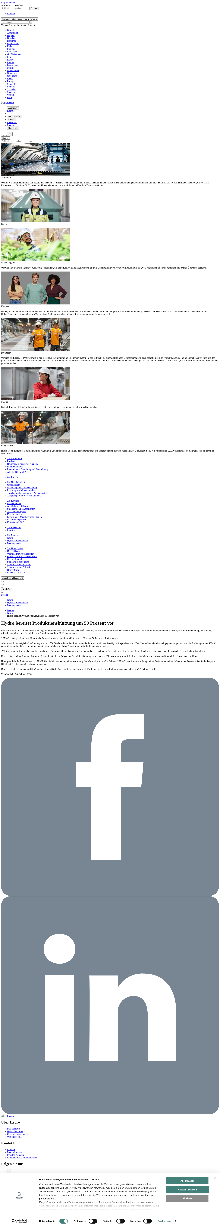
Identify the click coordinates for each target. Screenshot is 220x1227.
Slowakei (11, 89)
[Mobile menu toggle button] (10, 134)
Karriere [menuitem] (11, 119)
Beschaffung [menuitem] (13, 570)
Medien (4, 595)
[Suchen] (2, 135)
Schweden (12, 84)
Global (10, 30)
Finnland (11, 49)
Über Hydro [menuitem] (13, 128)
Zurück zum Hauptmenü (12, 578)
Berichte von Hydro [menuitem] (16, 572)
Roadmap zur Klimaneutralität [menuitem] (21, 490)
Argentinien (12, 32)
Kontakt (11, 13)
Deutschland (13, 43)
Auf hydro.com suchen (12, 5)
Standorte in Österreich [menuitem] (18, 562)
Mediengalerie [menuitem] (14, 543)
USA (9, 97)
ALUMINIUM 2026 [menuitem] (17, 472)
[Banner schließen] (215, 1178)
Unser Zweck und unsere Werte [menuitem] (22, 556)
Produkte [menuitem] (11, 461)
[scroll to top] (2, 592)
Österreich (12, 76)
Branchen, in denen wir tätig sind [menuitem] (22, 464)
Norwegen (12, 73)
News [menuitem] (10, 538)
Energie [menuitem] (11, 110)
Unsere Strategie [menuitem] (15, 559)
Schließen (6, 589)
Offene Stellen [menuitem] (14, 503)
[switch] (93, 1221)
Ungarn (10, 94)
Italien (10, 57)
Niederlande (13, 70)
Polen (10, 78)
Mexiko (11, 67)
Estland (10, 46)
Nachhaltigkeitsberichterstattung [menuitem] (22, 487)
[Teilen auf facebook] (110, 895)
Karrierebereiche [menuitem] (15, 514)
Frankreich (12, 51)
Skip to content (9, 2)
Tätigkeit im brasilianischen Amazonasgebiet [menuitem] (28, 493)
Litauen (10, 62)
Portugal (11, 81)
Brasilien (11, 38)
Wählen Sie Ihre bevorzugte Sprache (18, 25)
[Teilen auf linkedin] (110, 1113)
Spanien (11, 92)
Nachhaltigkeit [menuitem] (14, 116)
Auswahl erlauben (187, 1189)
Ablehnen (187, 1198)
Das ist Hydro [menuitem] (13, 551)
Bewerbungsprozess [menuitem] (16, 519)
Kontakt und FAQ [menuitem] (15, 522)
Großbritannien (14, 54)
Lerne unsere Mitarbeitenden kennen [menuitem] (24, 517)
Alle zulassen (187, 1181)
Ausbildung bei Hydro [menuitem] (17, 506)
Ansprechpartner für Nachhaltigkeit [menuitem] (24, 495)
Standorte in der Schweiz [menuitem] (19, 567)
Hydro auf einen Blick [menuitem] (17, 540)
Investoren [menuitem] (12, 122)
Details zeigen (164, 1221)
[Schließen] (5, 135)
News (10, 613)
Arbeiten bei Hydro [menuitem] (16, 511)
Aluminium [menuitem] (13, 108)
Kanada (11, 59)
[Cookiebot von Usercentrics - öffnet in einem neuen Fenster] (19, 1221)
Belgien (11, 35)
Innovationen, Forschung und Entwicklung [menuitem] (27, 469)
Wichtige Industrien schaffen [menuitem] (20, 553)
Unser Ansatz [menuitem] (13, 485)
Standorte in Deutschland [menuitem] (19, 564)
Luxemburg (12, 65)
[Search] (30, 22)
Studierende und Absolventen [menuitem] (21, 509)
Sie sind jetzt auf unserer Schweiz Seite (19, 19)
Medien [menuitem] (10, 125)
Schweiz (11, 86)
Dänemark (12, 41)
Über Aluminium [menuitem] (15, 466)
